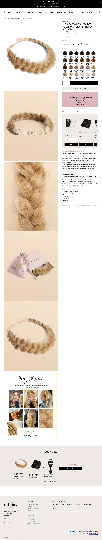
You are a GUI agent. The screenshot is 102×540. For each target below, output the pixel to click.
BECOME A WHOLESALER (34, 523)
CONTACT (71, 12)
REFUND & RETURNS (33, 508)
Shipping (69, 33)
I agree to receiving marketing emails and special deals (66, 511)
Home (5, 18)
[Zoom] (54, 24)
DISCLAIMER (31, 515)
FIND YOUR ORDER (33, 504)
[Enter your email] (96, 508)
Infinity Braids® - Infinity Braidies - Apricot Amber (84, 133)
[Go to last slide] (62, 131)
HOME (18, 12)
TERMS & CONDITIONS (34, 513)
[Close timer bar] (100, 2)
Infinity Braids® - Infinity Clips (71, 133)
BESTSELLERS (31, 12)
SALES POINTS (31, 521)
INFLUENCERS (31, 519)
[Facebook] (5, 522)
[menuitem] (18, 12)
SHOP (23, 12)
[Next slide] (97, 131)
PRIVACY (30, 510)
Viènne (84, 44)
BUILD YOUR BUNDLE (56, 12)
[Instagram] (9, 522)
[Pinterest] (12, 522)
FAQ (65, 12)
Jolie (74, 44)
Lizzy (65, 44)
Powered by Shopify (18, 537)
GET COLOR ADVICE (43, 12)
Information (31, 501)
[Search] (99, 12)
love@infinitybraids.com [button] (10, 518)
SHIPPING (30, 506)
